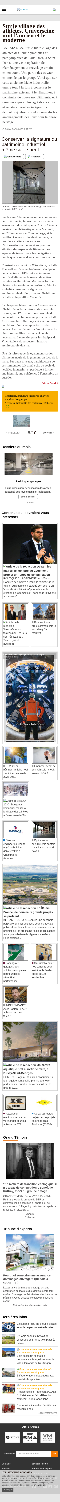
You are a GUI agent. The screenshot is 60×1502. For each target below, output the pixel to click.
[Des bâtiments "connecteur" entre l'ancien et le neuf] (56, 197)
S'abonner (30, 1216)
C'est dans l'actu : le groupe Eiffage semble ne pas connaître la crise (23, 653)
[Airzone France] (12, 1436)
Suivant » (48, 432)
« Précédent (14, 432)
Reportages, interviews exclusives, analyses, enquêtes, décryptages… (29, 399)
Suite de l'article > (50, 383)
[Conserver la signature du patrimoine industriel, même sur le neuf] (4, 197)
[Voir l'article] (54, 654)
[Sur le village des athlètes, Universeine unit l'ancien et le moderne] (21, 421)
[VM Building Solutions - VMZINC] (47, 1436)
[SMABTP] (30, 1436)
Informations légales (42, 1467)
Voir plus (30, 1212)
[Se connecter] (54, 9)
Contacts (6, 1462)
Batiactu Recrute (40, 1462)
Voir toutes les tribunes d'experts (30, 1304)
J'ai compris (7, 1490)
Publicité (6, 1467)
